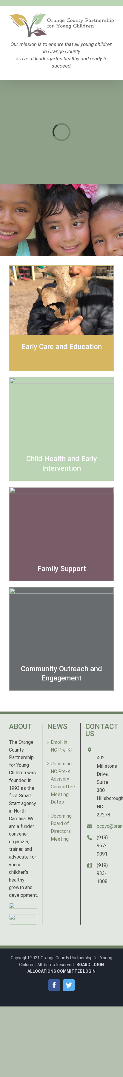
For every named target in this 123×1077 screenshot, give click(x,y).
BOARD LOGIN (90, 964)
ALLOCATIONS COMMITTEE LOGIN (61, 971)
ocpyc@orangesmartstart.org (105, 826)
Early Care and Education (61, 346)
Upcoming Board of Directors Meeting (61, 827)
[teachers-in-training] (61, 591)
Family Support (61, 568)
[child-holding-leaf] (61, 269)
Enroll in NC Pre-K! (61, 746)
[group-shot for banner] (61, 491)
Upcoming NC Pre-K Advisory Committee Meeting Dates (62, 783)
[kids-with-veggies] (61, 381)
